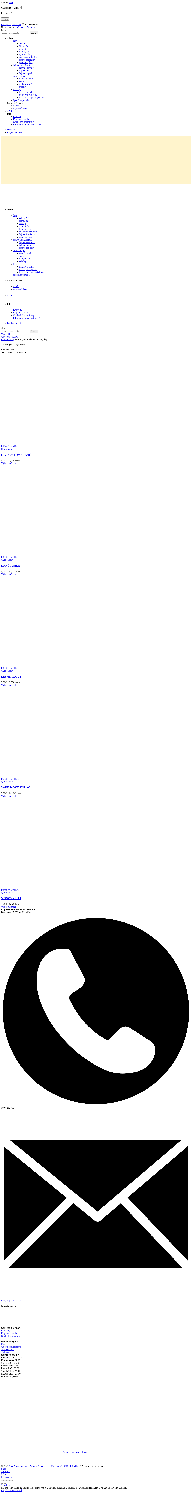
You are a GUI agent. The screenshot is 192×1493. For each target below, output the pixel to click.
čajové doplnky (26, 73)
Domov (4, 339)
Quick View (7, 449)
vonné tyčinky (26, 78)
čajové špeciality (27, 59)
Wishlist (11, 129)
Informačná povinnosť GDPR (27, 124)
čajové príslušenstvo (22, 65)
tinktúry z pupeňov (28, 95)
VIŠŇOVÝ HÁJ (11, 898)
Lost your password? (11, 24)
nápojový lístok (20, 108)
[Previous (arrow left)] (2, 1483)
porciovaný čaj (26, 62)
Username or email (11, 7)
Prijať (4, 1490)
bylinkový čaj (25, 54)
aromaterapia (19, 76)
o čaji (9, 111)
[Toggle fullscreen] (8, 1480)
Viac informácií (14, 1490)
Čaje (3, 1344)
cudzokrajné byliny (28, 57)
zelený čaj (24, 43)
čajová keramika (27, 68)
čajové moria (25, 70)
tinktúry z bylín (26, 92)
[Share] (5, 1480)
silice (21, 81)
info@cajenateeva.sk (11, 1300)
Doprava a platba (21, 119)
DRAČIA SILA (10, 565)
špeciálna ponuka (21, 100)
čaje (15, 41)
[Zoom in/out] (11, 1480)
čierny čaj (23, 46)
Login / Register (14, 132)
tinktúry (17, 89)
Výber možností (8, 463)
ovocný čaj (24, 51)
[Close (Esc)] (2, 1480)
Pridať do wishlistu (10, 446)
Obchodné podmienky (23, 122)
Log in (5, 19)
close (11, 2)
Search (34, 33)
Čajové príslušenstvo (11, 1346)
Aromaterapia (7, 1349)
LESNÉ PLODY (11, 676)
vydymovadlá (25, 84)
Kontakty (17, 116)
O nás (16, 105)
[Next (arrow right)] (5, 1483)
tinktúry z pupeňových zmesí (32, 97)
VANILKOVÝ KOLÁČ (15, 787)
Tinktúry (5, 1352)
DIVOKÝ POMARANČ (16, 454)
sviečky (22, 86)
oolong (22, 49)
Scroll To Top (7, 1485)
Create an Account (26, 27)
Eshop (11, 339)
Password (6, 13)
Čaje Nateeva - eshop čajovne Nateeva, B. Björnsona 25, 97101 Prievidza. (44, 1466)
